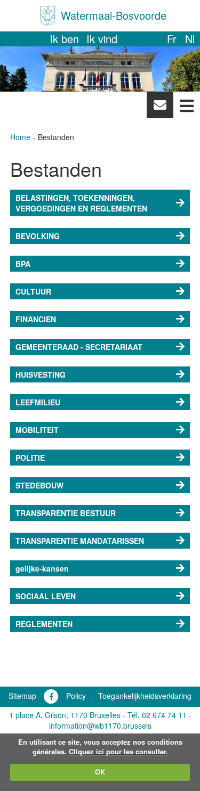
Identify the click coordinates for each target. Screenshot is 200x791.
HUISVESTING (40, 374)
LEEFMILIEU (37, 402)
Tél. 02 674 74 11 (157, 715)
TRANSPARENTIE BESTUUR (65, 513)
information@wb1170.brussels (100, 725)
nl (190, 38)
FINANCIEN (35, 319)
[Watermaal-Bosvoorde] (47, 15)
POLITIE (30, 457)
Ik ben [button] (64, 38)
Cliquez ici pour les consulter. (118, 751)
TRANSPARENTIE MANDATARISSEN (79, 540)
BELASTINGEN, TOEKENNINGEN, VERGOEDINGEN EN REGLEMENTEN (81, 203)
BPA (22, 263)
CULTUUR (33, 291)
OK (100, 771)
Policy (76, 695)
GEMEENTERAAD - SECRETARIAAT (78, 346)
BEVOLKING (37, 236)
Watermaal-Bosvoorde (113, 15)
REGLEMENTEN (44, 623)
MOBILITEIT (37, 430)
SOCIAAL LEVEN (45, 596)
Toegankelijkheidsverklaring (144, 695)
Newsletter (160, 107)
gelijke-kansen (42, 568)
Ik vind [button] (101, 38)
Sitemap (22, 695)
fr (172, 38)
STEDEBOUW (39, 485)
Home (20, 137)
